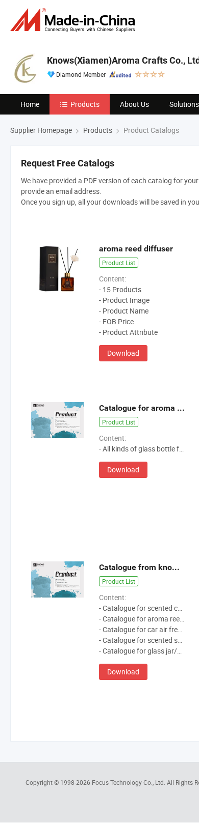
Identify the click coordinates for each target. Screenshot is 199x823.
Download (123, 353)
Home (29, 104)
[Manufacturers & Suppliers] (74, 20)
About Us (134, 104)
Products (85, 104)
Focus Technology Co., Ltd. (129, 782)
